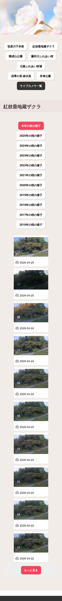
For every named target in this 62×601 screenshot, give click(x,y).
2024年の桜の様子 (31, 146)
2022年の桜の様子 (31, 165)
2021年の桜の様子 (31, 175)
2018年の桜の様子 (31, 205)
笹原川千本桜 (15, 46)
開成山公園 (16, 56)
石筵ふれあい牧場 (31, 66)
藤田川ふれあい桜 (42, 56)
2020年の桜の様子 (31, 185)
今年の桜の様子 (31, 126)
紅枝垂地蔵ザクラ (44, 46)
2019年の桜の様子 (31, 195)
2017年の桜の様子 (31, 215)
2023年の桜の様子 (31, 155)
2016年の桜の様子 (31, 224)
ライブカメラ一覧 (31, 86)
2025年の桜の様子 (31, 136)
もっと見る (31, 570)
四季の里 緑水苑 (21, 76)
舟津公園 (45, 76)
